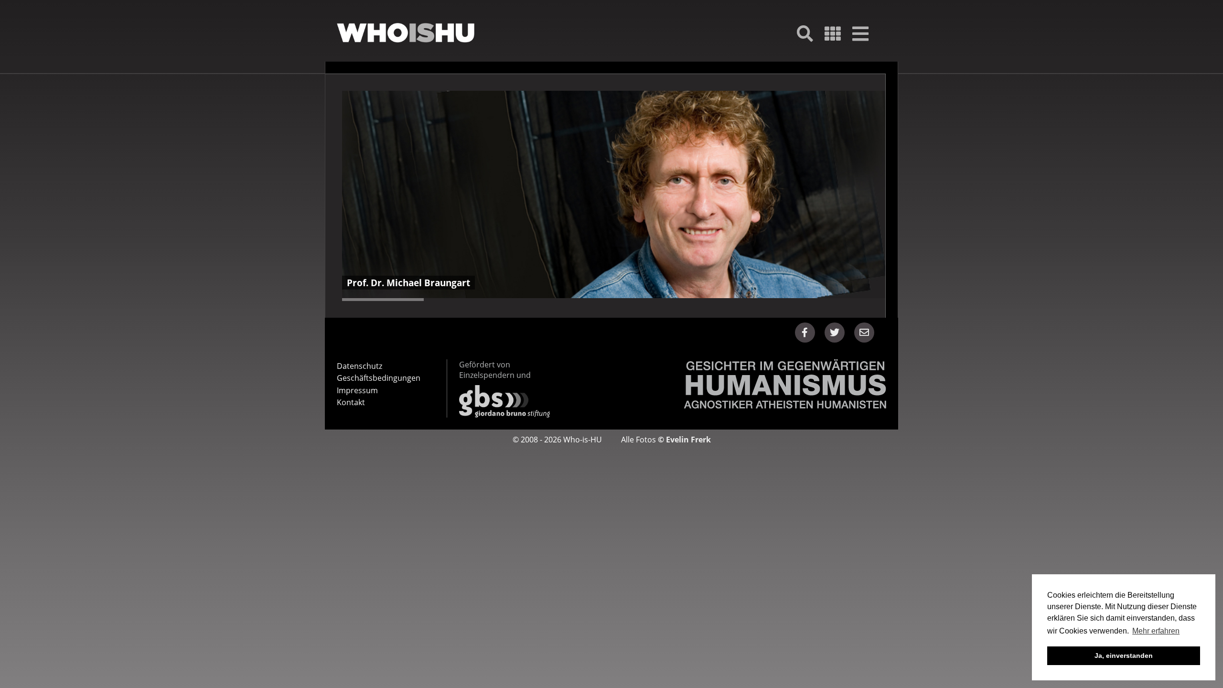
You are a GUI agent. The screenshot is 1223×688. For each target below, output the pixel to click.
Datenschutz (359, 366)
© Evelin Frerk (684, 439)
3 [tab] (410, 299)
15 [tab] (736, 299)
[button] (805, 332)
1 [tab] (355, 299)
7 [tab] (518, 299)
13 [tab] (681, 299)
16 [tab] (763, 299)
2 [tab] (383, 299)
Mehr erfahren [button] (1156, 631)
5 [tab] (464, 299)
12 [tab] (654, 299)
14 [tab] (708, 299)
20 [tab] (871, 299)
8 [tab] (545, 299)
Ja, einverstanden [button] (1123, 655)
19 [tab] (844, 299)
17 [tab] (790, 299)
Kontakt (351, 402)
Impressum (357, 390)
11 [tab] (627, 299)
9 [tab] (573, 299)
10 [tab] (600, 299)
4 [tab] (437, 299)
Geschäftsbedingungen (378, 378)
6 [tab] (491, 299)
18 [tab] (817, 299)
